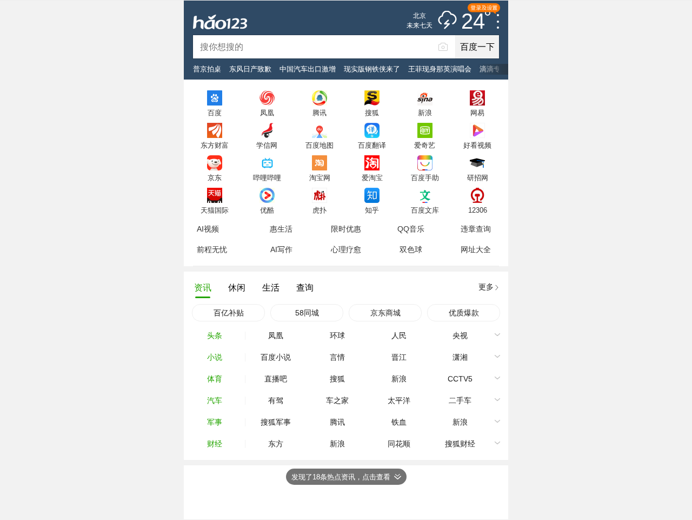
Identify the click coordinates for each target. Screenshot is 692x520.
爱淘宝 (372, 177)
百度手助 (425, 177)
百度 (215, 112)
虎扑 (319, 210)
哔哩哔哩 (267, 177)
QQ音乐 (410, 229)
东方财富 (215, 145)
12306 (477, 210)
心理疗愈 (346, 249)
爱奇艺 (424, 145)
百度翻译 (372, 145)
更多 (486, 286)
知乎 (372, 210)
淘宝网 (319, 177)
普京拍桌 (207, 69)
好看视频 (477, 145)
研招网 (477, 177)
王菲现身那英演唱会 (439, 69)
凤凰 (267, 112)
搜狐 (372, 112)
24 (473, 21)
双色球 (411, 249)
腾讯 (319, 112)
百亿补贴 (229, 312)
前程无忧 (212, 249)
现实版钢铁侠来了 (372, 69)
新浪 (425, 112)
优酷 (267, 210)
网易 (477, 112)
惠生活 (281, 229)
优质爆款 (464, 312)
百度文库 (425, 210)
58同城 (307, 312)
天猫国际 (215, 210)
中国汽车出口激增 (308, 69)
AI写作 (281, 249)
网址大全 (476, 249)
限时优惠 (346, 229)
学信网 (266, 145)
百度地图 (319, 145)
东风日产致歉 (250, 69)
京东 (215, 177)
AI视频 (208, 229)
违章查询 (476, 229)
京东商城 (385, 312)
